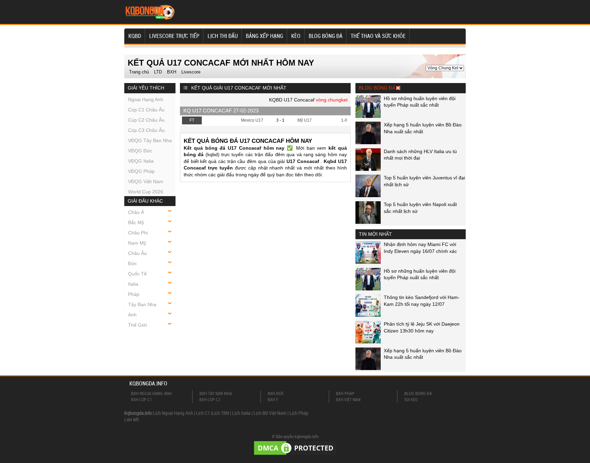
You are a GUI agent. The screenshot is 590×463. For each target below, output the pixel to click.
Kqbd (134, 36)
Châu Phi (138, 232)
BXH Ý (273, 399)
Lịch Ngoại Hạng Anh (173, 413)
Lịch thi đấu (223, 36)
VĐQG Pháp (141, 171)
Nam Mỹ (137, 243)
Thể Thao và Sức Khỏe (378, 36)
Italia (133, 284)
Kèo (295, 36)
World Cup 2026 (145, 191)
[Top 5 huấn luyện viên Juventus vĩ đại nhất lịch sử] (368, 195)
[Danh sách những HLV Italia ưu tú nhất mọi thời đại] (368, 169)
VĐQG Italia (141, 161)
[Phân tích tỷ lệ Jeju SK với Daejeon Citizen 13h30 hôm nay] (368, 341)
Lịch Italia (241, 413)
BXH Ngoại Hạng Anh (151, 393)
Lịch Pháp (299, 413)
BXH (171, 71)
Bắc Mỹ (136, 222)
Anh (132, 314)
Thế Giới (137, 325)
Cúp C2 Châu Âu (146, 120)
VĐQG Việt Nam (145, 181)
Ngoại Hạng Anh (145, 99)
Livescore (190, 71)
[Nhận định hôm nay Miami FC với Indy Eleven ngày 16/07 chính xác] (368, 262)
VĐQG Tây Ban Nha (150, 140)
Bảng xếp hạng (264, 36)
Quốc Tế (137, 273)
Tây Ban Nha (142, 304)
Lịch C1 (203, 413)
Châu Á (136, 212)
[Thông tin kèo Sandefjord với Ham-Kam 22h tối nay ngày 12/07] (368, 315)
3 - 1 (280, 120)
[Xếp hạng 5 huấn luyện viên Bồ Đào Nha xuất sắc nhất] (368, 142)
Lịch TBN (220, 413)
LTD (158, 71)
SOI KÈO (411, 399)
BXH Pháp (345, 393)
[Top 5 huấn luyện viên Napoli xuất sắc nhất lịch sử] (368, 222)
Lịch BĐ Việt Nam (270, 413)
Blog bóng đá (325, 36)
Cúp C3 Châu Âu (146, 130)
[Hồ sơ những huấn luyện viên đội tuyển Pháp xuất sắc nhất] (368, 116)
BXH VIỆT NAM (348, 399)
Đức (132, 263)
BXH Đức (276, 393)
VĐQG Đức (140, 150)
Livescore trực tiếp (174, 36)
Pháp (133, 294)
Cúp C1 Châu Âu (146, 109)
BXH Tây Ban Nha (215, 393)
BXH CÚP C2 (209, 399)
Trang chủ (139, 71)
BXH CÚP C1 (141, 399)
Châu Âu (137, 253)
